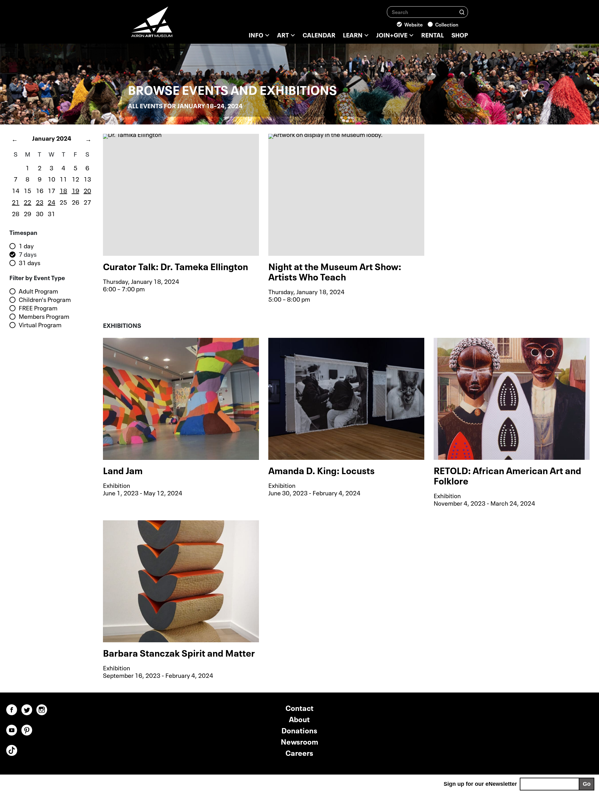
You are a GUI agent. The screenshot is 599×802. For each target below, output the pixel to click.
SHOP (459, 34)
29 (27, 213)
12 (75, 178)
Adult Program (38, 291)
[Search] (462, 12)
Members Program (44, 316)
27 (87, 201)
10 (51, 178)
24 (51, 201)
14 (15, 190)
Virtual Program (40, 325)
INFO (256, 34)
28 (15, 213)
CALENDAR (319, 34)
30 (39, 213)
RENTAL (432, 34)
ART (283, 34)
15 (27, 190)
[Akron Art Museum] (168, 25)
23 (39, 201)
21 (15, 201)
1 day (26, 246)
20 (87, 190)
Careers (299, 752)
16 (39, 190)
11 (63, 178)
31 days (29, 263)
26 (75, 201)
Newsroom (299, 741)
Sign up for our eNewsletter (480, 784)
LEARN (353, 34)
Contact (299, 707)
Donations (299, 729)
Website (413, 24)
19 (75, 190)
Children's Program (45, 299)
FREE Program (38, 308)
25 (63, 201)
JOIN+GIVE (391, 34)
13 (87, 178)
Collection (446, 24)
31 (51, 213)
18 (63, 190)
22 (27, 201)
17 (51, 190)
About (299, 718)
